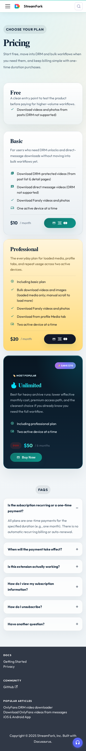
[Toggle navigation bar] (7, 6)
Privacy (9, 666)
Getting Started (15, 661)
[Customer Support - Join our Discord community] (78, 743)
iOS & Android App (17, 717)
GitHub (8, 687)
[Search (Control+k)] (79, 6)
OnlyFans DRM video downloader (28, 707)
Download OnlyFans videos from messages (35, 712)
